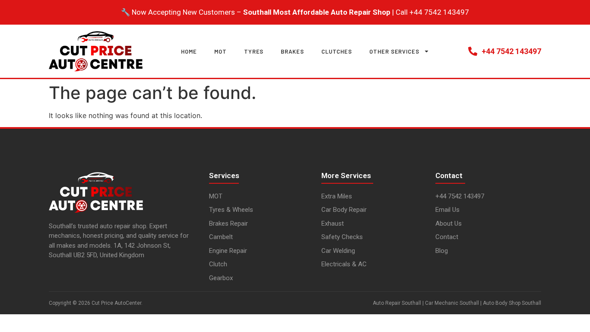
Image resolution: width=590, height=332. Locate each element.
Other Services (394, 51)
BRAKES (292, 51)
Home (189, 51)
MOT (220, 51)
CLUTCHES (336, 51)
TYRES (254, 51)
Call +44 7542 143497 (432, 12)
